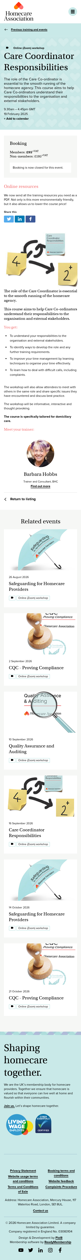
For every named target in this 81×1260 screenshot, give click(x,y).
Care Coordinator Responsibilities (26, 832)
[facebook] (30, 219)
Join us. (9, 1106)
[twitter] (9, 219)
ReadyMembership (57, 1242)
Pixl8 (59, 1238)
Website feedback (61, 1181)
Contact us (40, 1211)
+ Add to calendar (16, 119)
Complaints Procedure (61, 1187)
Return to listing (23, 499)
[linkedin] (20, 219)
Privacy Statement (23, 1171)
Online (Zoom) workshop (28, 48)
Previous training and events (29, 29)
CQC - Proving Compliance (36, 667)
